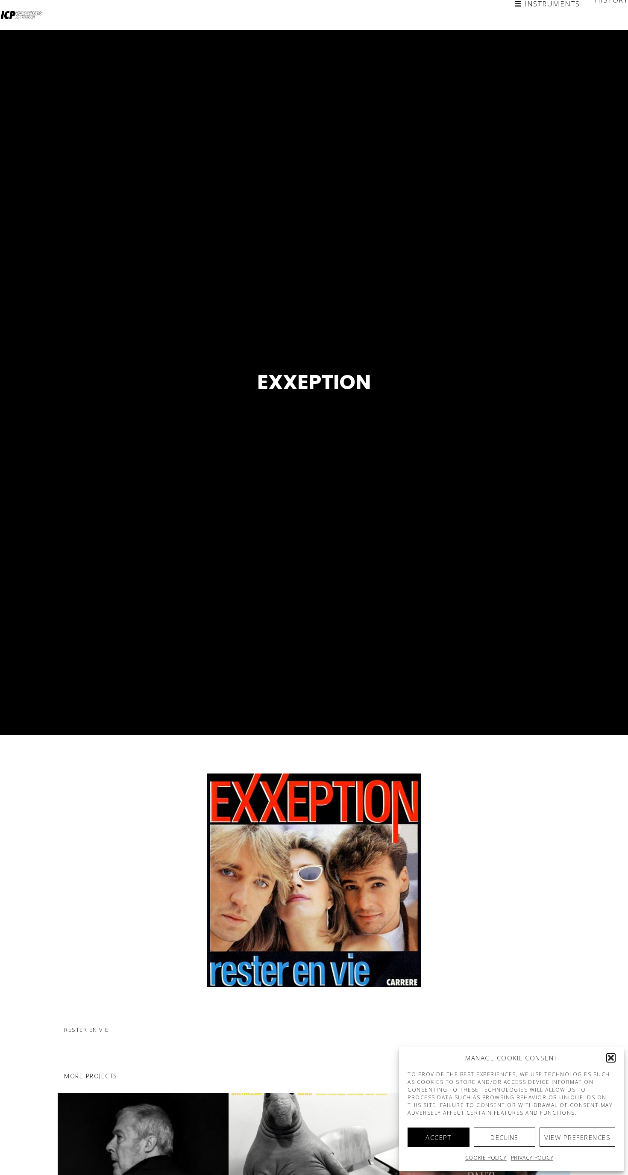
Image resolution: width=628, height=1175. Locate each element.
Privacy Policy (532, 1157)
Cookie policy (486, 1157)
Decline (504, 1137)
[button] (611, 1058)
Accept (438, 1137)
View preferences (577, 1137)
